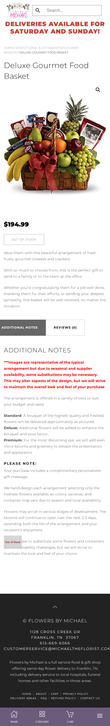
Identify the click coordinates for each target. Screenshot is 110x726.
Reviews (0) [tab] (65, 327)
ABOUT (41, 694)
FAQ (44, 698)
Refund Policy (63, 698)
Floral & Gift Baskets (44, 48)
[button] (99, 716)
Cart (55, 694)
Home (8, 48)
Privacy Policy (75, 694)
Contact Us (90, 698)
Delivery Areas (23, 698)
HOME (26, 694)
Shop (20, 48)
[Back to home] (17, 10)
